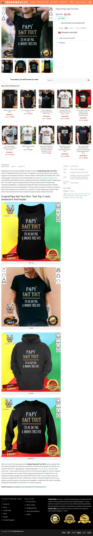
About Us (6, 504)
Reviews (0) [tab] (21, 166)
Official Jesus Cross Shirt (10, 111)
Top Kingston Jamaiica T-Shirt (28, 111)
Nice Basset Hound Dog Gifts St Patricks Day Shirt (29, 487)
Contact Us (47, 6)
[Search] (71, 2)
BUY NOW (61, 18)
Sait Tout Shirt (70, 195)
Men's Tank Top (83, 194)
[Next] (49, 32)
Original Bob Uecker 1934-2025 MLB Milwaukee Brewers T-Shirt (64, 148)
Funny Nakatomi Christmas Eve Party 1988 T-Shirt (46, 111)
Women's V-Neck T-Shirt (76, 197)
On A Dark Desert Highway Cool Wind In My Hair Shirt (9, 147)
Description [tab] (5, 166)
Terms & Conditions (33, 511)
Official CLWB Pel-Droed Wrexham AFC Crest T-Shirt (65, 111)
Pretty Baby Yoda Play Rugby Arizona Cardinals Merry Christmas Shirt (83, 112)
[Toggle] (57, 38)
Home (33, 2)
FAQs (5, 514)
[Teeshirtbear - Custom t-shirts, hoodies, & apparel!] (15, 2)
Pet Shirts (36, 6)
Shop (5, 507)
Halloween (54, 2)
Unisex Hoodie (79, 195)
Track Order (7, 510)
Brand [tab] (13, 166)
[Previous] (4, 32)
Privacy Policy (31, 502)
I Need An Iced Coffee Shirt (28, 147)
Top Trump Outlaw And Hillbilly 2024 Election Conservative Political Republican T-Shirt (83, 149)
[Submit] (88, 80)
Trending (63, 2)
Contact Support (8, 520)
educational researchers (49, 178)
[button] (80, 2)
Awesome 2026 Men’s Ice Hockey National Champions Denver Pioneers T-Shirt (46, 148)
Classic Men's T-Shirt (72, 194)
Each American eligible (45, 469)
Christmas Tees (42, 2)
